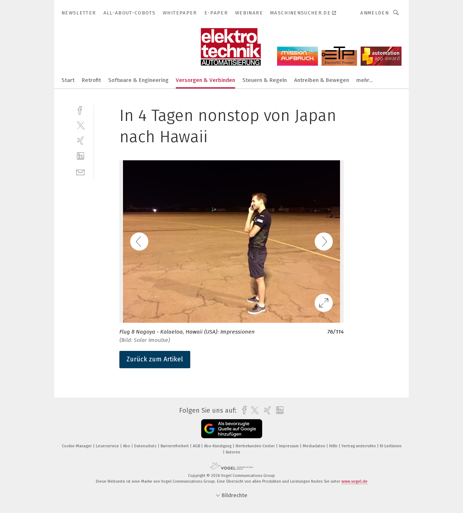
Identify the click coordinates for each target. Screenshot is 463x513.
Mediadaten (314, 446)
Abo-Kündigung (218, 446)
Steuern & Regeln (264, 80)
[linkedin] (80, 156)
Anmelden (374, 13)
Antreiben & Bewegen (321, 80)
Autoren (233, 452)
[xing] (80, 140)
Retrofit (91, 80)
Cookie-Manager (77, 446)
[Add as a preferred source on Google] (231, 428)
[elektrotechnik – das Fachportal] (68, 79)
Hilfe (334, 446)
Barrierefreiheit (175, 446)
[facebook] (80, 109)
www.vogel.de (354, 481)
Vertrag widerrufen (359, 446)
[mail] (80, 171)
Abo (127, 446)
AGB (197, 446)
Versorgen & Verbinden (205, 80)
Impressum (289, 446)
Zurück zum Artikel (155, 359)
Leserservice (108, 446)
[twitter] (80, 125)
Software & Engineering (138, 80)
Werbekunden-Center (255, 446)
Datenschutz (146, 446)
